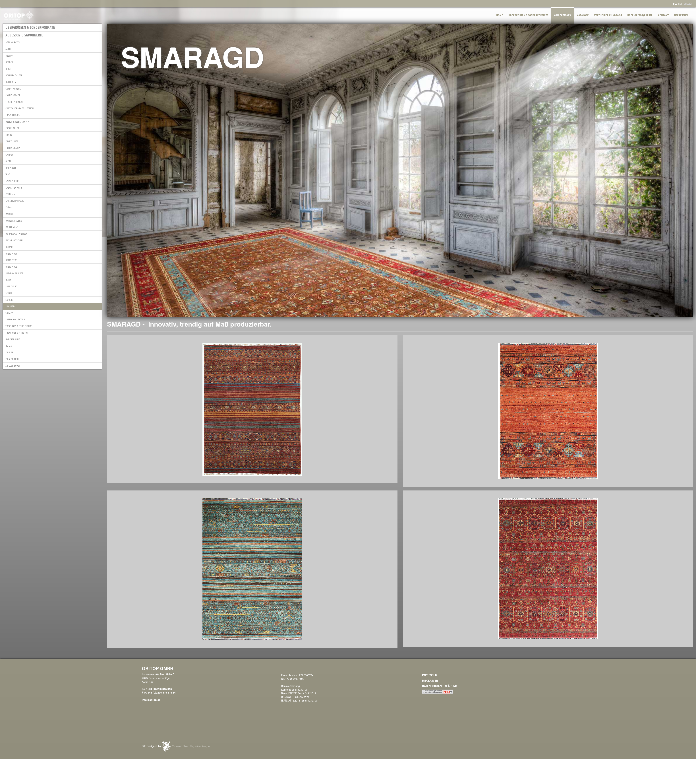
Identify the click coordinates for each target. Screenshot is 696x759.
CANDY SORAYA (12, 95)
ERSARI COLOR (12, 128)
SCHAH (8, 293)
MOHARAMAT (11, 227)
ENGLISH (688, 4)
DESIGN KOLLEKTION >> (17, 121)
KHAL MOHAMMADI (14, 200)
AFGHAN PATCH (12, 42)
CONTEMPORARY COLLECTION (19, 108)
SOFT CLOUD (11, 286)
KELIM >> (10, 194)
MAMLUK (9, 214)
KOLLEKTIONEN (562, 15)
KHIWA (8, 207)
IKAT (7, 174)
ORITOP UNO (11, 253)
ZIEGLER (9, 352)
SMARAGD (9, 306)
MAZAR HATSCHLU (13, 240)
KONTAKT (663, 15)
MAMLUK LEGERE (13, 220)
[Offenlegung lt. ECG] (437, 691)
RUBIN (8, 280)
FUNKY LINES (11, 141)
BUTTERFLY (10, 82)
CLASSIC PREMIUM (14, 102)
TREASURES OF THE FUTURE (18, 326)
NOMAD (9, 247)
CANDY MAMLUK (13, 88)
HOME (499, 15)
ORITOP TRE (11, 260)
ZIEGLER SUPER (12, 365)
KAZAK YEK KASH (13, 187)
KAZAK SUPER (11, 181)
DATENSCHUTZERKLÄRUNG (439, 686)
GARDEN (9, 154)
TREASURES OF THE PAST (17, 332)
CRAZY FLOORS (12, 115)
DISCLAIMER (430, 680)
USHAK (8, 346)
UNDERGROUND (12, 339)
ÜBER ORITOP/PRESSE (639, 15)
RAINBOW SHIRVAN (14, 273)
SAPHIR (9, 299)
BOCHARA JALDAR (13, 75)
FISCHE (8, 134)
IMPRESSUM (681, 15)
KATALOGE (583, 15)
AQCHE (8, 49)
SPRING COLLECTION (15, 319)
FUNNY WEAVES (12, 148)
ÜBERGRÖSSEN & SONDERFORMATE (528, 15)
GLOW (8, 161)
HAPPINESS (10, 167)
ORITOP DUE (11, 266)
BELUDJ (9, 55)
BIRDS (8, 69)
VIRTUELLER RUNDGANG (608, 15)
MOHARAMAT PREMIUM (16, 233)
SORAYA (9, 313)
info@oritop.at (151, 700)
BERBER (9, 62)
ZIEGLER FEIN (12, 359)
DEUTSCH (677, 4)
